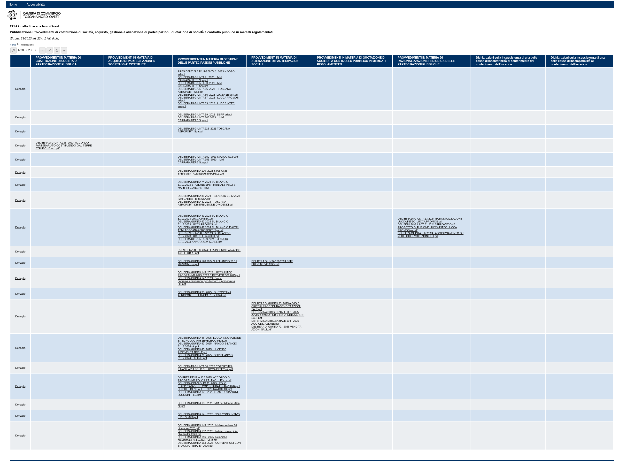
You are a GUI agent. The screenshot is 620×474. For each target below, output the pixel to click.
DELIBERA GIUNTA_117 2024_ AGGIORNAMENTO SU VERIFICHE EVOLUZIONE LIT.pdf (431, 234)
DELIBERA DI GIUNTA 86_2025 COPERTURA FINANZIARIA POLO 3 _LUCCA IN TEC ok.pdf (205, 368)
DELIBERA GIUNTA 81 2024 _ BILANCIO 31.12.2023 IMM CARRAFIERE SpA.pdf (209, 197)
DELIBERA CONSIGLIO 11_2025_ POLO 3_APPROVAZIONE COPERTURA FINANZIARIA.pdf (209, 385)
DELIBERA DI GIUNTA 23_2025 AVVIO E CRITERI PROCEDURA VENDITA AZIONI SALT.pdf (276, 306)
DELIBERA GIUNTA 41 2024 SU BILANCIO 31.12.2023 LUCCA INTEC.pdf (203, 217)
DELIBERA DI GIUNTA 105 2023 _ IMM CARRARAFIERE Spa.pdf (201, 119)
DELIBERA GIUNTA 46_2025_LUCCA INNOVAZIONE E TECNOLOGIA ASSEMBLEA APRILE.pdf (209, 339)
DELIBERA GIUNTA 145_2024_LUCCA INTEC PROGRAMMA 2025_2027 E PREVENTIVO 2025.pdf (209, 274)
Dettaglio (20, 88)
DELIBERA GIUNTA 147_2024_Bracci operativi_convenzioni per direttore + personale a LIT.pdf (206, 281)
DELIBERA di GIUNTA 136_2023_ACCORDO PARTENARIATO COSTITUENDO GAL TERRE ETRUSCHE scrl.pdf (64, 145)
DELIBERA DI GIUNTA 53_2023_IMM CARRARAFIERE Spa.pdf (200, 84)
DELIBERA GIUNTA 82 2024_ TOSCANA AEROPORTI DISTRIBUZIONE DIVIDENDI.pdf (205, 203)
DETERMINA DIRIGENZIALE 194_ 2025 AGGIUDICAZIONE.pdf (275, 322)
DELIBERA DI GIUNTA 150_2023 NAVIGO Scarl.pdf (208, 156)
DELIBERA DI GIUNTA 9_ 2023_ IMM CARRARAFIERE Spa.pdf (200, 79)
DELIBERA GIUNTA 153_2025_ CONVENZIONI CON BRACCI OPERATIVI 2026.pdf (209, 444)
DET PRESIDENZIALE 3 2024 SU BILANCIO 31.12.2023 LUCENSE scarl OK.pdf (204, 234)
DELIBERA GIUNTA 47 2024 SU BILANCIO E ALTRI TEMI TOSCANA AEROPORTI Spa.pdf (208, 229)
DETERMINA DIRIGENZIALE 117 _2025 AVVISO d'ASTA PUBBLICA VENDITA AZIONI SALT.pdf (277, 315)
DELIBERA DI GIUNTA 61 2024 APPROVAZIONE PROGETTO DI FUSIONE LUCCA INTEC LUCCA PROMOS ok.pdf (427, 227)
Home (13, 4)
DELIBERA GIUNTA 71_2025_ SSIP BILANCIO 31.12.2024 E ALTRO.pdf (205, 356)
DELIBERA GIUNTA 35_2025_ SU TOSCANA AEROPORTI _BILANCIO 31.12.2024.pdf (204, 294)
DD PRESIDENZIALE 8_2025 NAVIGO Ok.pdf (205, 389)
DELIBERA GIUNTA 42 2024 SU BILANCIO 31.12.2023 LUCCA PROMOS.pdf (203, 223)
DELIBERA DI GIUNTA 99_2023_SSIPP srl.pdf (205, 114)
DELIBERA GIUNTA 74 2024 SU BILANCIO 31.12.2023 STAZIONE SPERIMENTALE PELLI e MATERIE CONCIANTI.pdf (206, 184)
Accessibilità (36, 4)
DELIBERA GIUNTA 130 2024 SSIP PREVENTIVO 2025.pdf (272, 263)
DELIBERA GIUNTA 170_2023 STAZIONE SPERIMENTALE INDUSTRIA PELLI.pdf (202, 172)
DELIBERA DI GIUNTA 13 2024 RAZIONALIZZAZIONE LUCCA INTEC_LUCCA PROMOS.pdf (430, 220)
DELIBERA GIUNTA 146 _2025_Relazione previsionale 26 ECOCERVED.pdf (202, 438)
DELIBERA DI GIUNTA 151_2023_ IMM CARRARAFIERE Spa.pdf (201, 161)
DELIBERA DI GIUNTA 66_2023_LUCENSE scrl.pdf (208, 94)
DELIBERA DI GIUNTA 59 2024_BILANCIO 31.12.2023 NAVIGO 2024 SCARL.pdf (203, 240)
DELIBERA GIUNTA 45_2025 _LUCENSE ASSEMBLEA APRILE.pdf (202, 351)
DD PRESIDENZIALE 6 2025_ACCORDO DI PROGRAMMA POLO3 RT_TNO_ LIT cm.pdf (204, 379)
